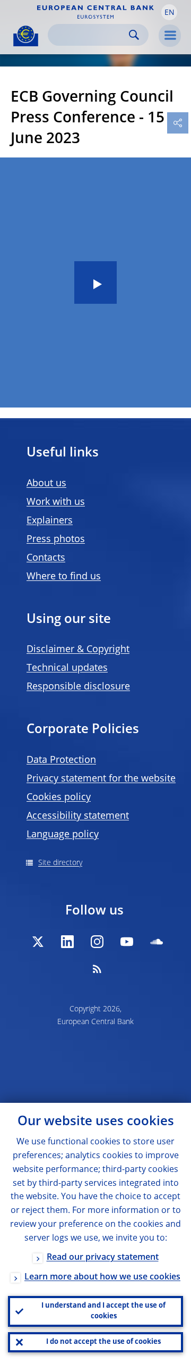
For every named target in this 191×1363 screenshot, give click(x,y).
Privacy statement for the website (101, 779)
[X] (37, 941)
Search (134, 35)
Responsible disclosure (78, 687)
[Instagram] (97, 941)
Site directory (60, 863)
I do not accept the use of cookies (103, 1342)
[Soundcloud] (156, 941)
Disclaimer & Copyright (78, 649)
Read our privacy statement (103, 1257)
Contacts (46, 558)
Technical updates (67, 668)
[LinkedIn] (67, 941)
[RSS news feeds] (97, 969)
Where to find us (64, 576)
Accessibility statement (78, 816)
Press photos (56, 539)
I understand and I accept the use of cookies (103, 1311)
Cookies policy (59, 797)
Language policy (63, 835)
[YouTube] (127, 941)
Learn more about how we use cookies (102, 1277)
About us (46, 483)
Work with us (56, 502)
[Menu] (170, 35)
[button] (169, 12)
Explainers (50, 521)
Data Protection (61, 760)
